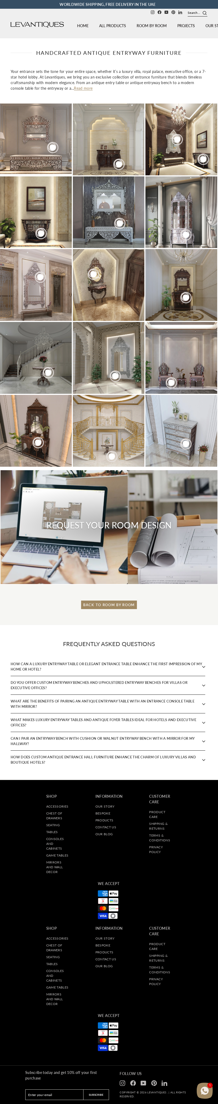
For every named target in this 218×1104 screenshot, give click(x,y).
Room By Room (152, 25)
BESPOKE (102, 813)
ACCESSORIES (57, 806)
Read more (83, 88)
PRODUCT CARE (157, 814)
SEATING (53, 825)
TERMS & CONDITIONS (159, 837)
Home (83, 25)
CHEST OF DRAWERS (54, 815)
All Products (112, 25)
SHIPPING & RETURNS (158, 826)
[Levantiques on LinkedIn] (180, 12)
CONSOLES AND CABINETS (55, 843)
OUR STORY (105, 806)
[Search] (202, 12)
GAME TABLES (57, 855)
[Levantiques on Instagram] (152, 12)
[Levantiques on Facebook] (159, 12)
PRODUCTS (104, 820)
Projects (186, 25)
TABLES (52, 832)
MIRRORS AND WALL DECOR (54, 867)
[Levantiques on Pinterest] (173, 12)
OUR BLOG (104, 834)
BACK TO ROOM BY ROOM (109, 605)
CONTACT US (105, 827)
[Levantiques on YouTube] (166, 12)
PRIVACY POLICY (155, 849)
